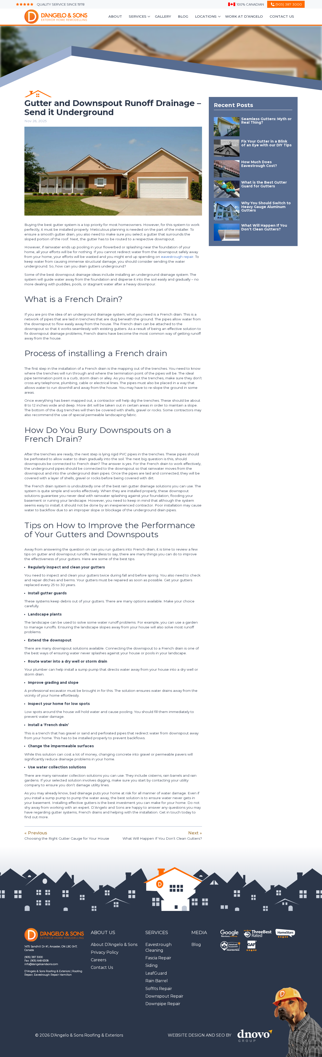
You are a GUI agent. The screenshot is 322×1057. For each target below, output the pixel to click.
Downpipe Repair (162, 1003)
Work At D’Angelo (244, 16)
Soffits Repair (158, 988)
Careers (98, 960)
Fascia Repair (158, 958)
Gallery (163, 16)
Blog (183, 16)
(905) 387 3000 (33, 957)
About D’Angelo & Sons (114, 944)
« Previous (66, 835)
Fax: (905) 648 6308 (36, 960)
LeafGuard (156, 973)
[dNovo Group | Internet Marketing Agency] (256, 1035)
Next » (162, 835)
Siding (151, 965)
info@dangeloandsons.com (41, 964)
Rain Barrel (156, 980)
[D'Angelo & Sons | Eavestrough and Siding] (50, 17)
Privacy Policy (104, 952)
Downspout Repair (164, 996)
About (115, 16)
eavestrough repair (177, 257)
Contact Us (282, 16)
